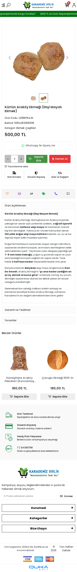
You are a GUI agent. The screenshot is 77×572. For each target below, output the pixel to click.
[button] (10, 57)
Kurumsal (38, 508)
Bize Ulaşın (38, 528)
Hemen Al (61, 159)
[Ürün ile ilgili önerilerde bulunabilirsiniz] (69, 193)
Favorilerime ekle (18, 166)
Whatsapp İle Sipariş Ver (40, 145)
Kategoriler (38, 518)
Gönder (68, 496)
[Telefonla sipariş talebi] (57, 193)
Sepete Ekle (38, 158)
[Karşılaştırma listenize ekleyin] (32, 193)
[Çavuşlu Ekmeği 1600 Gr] (57, 357)
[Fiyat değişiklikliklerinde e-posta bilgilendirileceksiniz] (44, 193)
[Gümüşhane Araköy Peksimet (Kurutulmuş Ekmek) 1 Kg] (19, 357)
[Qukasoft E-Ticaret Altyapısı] (38, 568)
